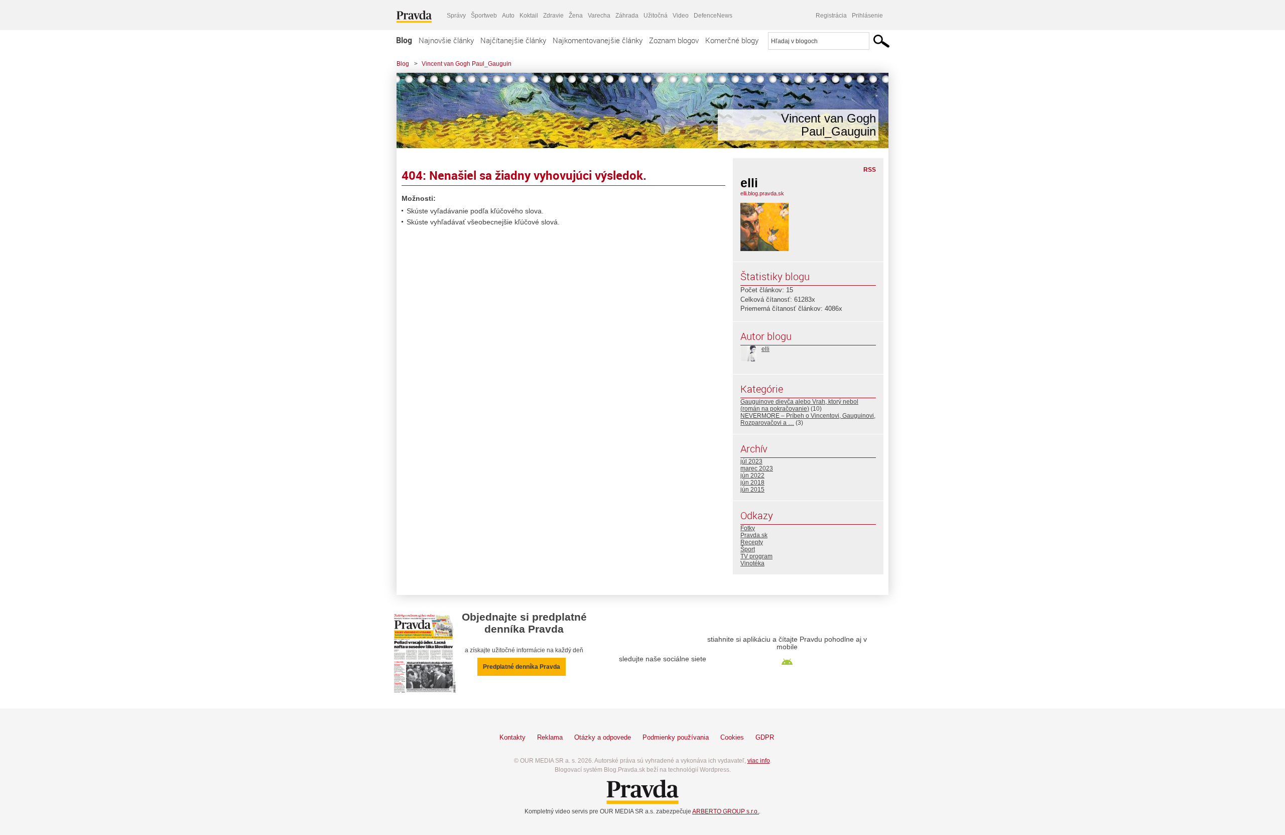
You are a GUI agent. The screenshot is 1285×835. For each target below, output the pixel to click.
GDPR (764, 737)
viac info (758, 760)
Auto (508, 15)
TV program (756, 556)
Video (681, 15)
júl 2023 (751, 461)
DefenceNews (713, 15)
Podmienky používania (675, 737)
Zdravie (553, 15)
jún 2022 (752, 475)
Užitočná (656, 15)
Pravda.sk (753, 535)
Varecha (599, 15)
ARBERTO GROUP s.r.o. (725, 811)
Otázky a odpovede (602, 737)
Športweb (484, 15)
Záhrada (626, 15)
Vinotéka (752, 563)
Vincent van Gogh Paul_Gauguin (466, 63)
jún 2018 (752, 482)
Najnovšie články (446, 40)
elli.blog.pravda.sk (762, 193)
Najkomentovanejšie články (597, 40)
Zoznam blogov (674, 40)
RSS (869, 169)
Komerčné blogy (731, 40)
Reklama (550, 737)
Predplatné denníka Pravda (521, 666)
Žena (576, 15)
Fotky (747, 528)
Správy (456, 15)
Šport (747, 549)
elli (765, 348)
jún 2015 (752, 489)
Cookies (732, 737)
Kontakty (512, 737)
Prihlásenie (867, 15)
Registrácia (831, 15)
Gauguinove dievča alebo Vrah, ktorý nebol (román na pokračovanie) (799, 405)
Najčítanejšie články (513, 40)
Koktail (529, 15)
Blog (404, 40)
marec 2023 (756, 468)
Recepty (751, 542)
